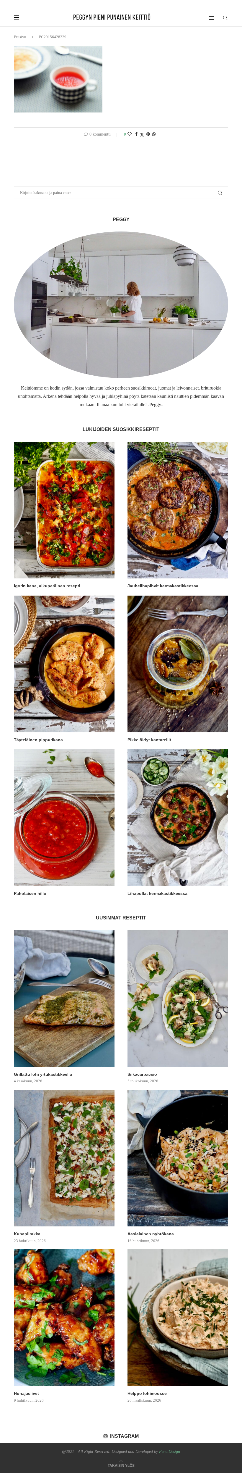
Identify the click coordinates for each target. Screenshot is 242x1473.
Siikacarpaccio (142, 1074)
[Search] (225, 17)
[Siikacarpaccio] (177, 998)
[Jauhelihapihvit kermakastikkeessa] (177, 510)
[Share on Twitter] (142, 134)
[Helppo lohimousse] (177, 1317)
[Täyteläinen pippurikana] (64, 664)
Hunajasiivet (26, 1393)
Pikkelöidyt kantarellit (149, 739)
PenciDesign (169, 1451)
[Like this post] (129, 134)
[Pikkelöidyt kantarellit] (177, 664)
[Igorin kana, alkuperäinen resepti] (64, 510)
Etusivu (20, 37)
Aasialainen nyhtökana (150, 1233)
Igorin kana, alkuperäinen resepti (47, 585)
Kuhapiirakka (27, 1233)
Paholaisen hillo (30, 893)
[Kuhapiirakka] (64, 1158)
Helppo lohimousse (147, 1393)
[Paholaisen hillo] (64, 817)
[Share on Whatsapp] (154, 134)
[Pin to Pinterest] (148, 134)
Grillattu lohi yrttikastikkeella (43, 1074)
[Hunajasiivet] (64, 1317)
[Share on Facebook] (136, 134)
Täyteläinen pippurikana (38, 739)
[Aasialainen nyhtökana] (177, 1158)
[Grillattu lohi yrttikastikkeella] (64, 998)
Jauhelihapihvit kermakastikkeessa (162, 585)
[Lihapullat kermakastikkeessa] (177, 817)
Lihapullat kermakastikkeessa (157, 893)
